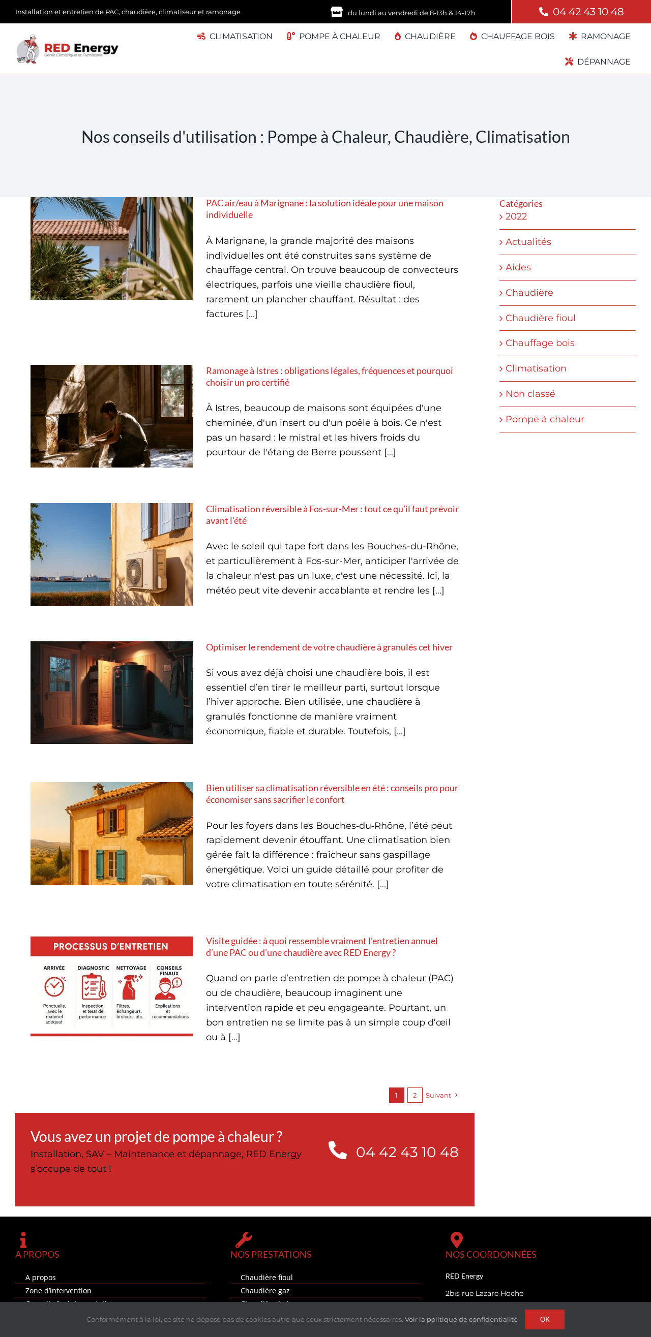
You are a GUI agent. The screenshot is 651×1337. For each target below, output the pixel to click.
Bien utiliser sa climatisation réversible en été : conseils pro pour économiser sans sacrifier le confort (332, 793)
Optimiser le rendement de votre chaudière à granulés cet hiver (329, 646)
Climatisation (536, 368)
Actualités (528, 241)
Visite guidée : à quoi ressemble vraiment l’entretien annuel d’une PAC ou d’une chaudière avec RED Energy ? (322, 946)
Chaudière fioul (541, 318)
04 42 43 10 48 (588, 12)
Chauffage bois (540, 343)
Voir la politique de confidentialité (461, 1319)
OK (545, 1319)
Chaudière (529, 292)
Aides (518, 267)
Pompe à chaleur (545, 419)
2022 (516, 216)
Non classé (530, 393)
